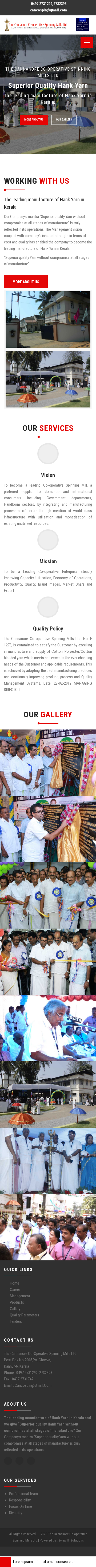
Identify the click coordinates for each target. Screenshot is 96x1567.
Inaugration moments (33, 760)
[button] (91, 1560)
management (20, 1296)
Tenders (16, 1321)
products (17, 1302)
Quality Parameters (24, 1315)
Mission (48, 561)
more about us (33, 119)
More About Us (26, 282)
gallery (15, 1308)
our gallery (64, 119)
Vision (48, 475)
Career (15, 1289)
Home (14, 1283)
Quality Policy (48, 628)
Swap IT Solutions (71, 1540)
